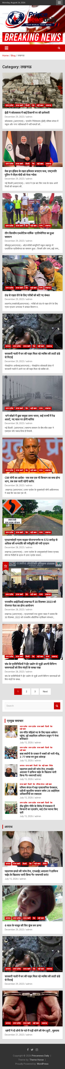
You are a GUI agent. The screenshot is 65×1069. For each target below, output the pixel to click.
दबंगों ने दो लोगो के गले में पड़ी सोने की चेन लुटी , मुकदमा (32, 1030)
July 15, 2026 (26, 742)
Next (45, 691)
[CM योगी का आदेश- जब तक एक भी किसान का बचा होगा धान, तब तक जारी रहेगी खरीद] (32, 456)
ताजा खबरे (19, 105)
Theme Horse (37, 1059)
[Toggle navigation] (6, 48)
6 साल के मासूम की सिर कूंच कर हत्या (23, 925)
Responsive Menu (59, 2)
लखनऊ (48, 105)
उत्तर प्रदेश (9, 105)
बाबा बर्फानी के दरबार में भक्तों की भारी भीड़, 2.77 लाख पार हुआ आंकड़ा (40, 755)
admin (29, 116)
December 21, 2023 (14, 1034)
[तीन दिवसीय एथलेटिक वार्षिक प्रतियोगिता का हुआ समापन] (32, 211)
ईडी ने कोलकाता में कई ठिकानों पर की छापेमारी (27, 112)
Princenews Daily (40, 1055)
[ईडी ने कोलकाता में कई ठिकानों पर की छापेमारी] (32, 91)
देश (33, 105)
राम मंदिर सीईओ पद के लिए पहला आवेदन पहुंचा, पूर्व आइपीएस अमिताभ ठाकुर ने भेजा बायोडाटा (39, 735)
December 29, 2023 (14, 116)
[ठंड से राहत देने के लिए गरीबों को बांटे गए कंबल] (32, 273)
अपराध (8, 346)
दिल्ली (28, 105)
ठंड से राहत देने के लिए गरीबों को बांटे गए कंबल (27, 295)
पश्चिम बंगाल (40, 784)
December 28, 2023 (14, 423)
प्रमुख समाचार (15, 721)
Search (57, 705)
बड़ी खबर (40, 105)
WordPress (42, 1063)
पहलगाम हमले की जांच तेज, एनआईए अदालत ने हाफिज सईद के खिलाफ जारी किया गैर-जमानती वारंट (38, 772)
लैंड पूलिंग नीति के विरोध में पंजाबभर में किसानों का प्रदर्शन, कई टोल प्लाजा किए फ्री (39, 809)
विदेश (51, 765)
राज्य (41, 226)
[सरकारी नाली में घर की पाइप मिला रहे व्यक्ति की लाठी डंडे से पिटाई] (32, 331)
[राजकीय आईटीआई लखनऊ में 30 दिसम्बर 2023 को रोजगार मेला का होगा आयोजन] (32, 580)
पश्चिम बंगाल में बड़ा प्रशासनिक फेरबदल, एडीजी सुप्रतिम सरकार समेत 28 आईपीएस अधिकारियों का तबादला (39, 790)
